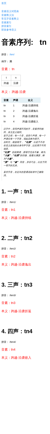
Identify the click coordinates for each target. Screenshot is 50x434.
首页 (3, 3)
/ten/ (12, 54)
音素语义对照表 (10, 11)
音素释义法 (7, 15)
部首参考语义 (8, 29)
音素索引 (6, 22)
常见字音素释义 (10, 18)
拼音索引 (6, 26)
